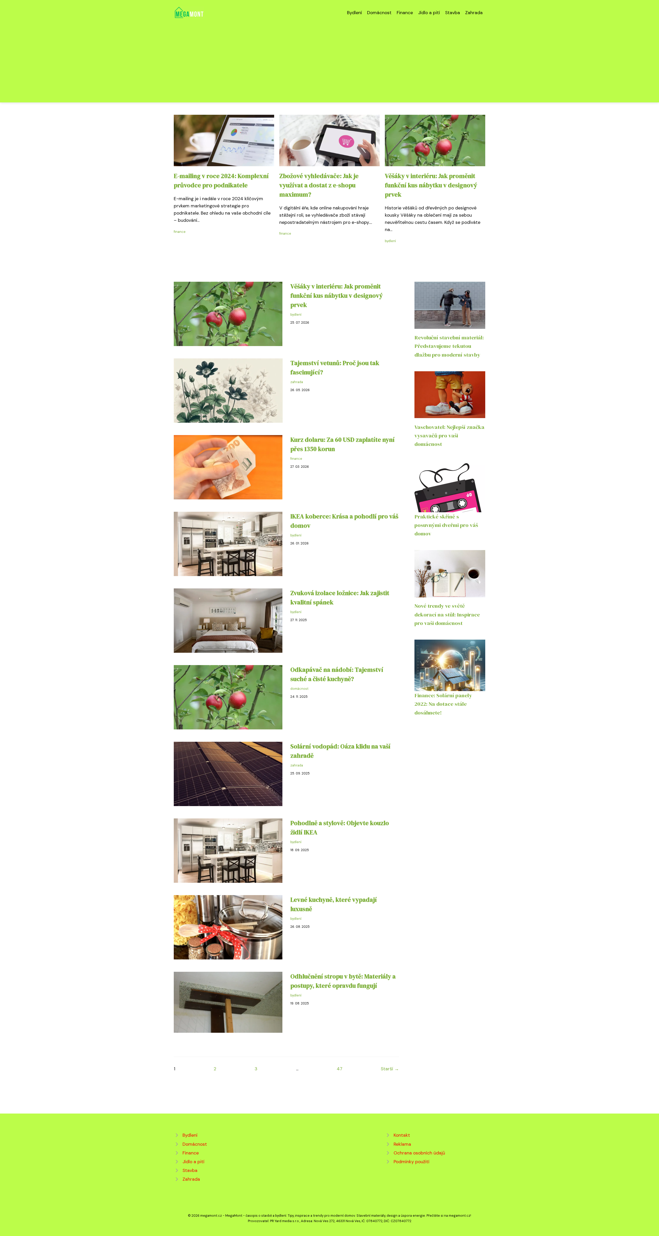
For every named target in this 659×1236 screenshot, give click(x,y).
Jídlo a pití (429, 12)
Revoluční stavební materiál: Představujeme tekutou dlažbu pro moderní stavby (449, 346)
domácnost (299, 688)
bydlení (390, 241)
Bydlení (354, 12)
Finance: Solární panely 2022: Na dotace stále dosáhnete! (443, 704)
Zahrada (474, 12)
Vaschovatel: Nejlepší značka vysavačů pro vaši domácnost (449, 435)
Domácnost (379, 12)
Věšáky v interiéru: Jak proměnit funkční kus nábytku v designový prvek (431, 185)
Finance (405, 12)
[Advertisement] (329, 58)
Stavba (452, 12)
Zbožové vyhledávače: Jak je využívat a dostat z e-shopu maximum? (319, 185)
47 (339, 1069)
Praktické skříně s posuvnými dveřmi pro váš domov (446, 525)
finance (180, 231)
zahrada (296, 382)
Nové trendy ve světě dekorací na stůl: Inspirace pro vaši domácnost (447, 614)
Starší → (390, 1069)
